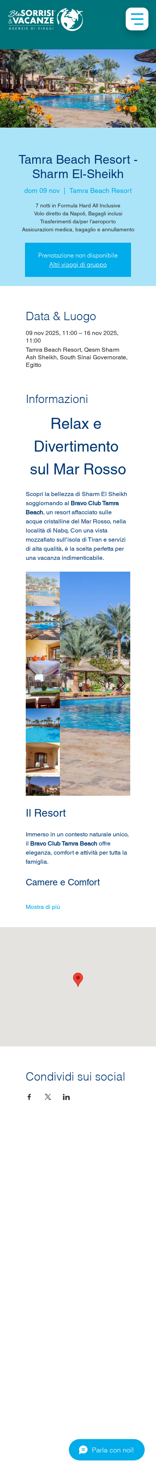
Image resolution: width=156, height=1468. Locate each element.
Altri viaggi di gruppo (78, 264)
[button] (137, 19)
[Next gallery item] (121, 683)
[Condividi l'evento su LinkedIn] (66, 1097)
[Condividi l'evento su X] (47, 1097)
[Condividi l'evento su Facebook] (29, 1097)
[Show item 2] (43, 623)
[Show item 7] (43, 794)
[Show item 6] (43, 760)
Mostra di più (43, 906)
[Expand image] (95, 684)
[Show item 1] (43, 589)
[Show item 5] (43, 725)
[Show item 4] (43, 691)
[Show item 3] (43, 657)
